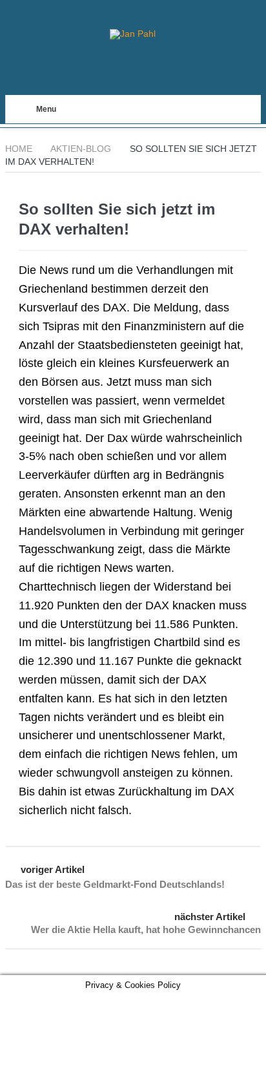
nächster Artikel (209, 916)
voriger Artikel (53, 869)
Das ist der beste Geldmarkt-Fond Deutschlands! (115, 884)
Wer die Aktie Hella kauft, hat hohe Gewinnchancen (146, 929)
